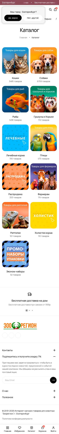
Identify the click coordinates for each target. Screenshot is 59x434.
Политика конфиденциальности (17, 418)
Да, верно (13, 17)
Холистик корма (43, 232)
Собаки (44, 78)
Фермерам (43, 194)
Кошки (15, 78)
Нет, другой (33, 17)
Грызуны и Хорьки (44, 116)
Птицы (43, 155)
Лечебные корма (15, 155)
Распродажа (15, 194)
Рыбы (15, 116)
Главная (23, 37)
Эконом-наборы (15, 271)
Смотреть (15, 73)
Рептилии (15, 232)
